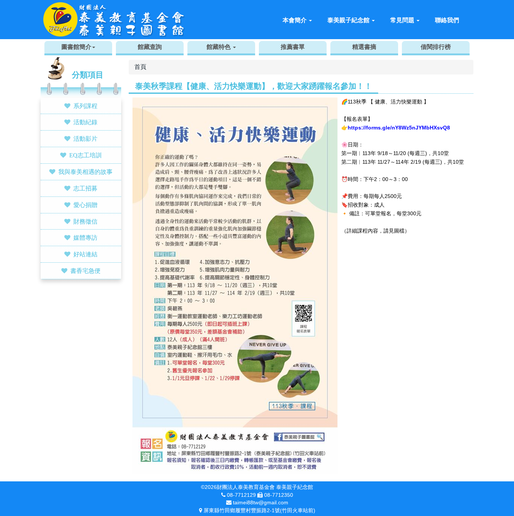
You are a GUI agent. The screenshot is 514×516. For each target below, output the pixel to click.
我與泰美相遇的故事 (85, 172)
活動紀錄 (85, 122)
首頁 (140, 67)
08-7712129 (241, 495)
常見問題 (403, 20)
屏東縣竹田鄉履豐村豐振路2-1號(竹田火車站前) (259, 510)
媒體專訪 (85, 237)
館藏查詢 (150, 47)
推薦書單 (293, 47)
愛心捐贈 (85, 205)
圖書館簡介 (76, 47)
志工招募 (85, 188)
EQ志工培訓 (85, 155)
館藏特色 (219, 47)
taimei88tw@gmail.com (260, 502)
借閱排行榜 (436, 47)
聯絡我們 (447, 20)
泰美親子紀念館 (349, 20)
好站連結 (85, 254)
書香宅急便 (85, 271)
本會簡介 (295, 20)
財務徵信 (85, 221)
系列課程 (85, 106)
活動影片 (85, 138)
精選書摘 (364, 47)
